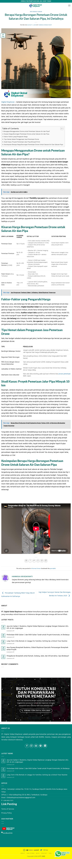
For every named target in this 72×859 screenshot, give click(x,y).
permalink (53, 568)
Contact (44, 853)
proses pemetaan (65, 374)
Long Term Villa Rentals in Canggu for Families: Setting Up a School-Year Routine (37, 641)
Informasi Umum (36, 11)
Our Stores (31, 853)
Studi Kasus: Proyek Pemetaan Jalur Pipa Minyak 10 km (22, 142)
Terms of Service (7, 809)
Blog (38, 853)
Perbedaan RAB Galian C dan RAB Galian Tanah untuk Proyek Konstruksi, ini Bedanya (38, 635)
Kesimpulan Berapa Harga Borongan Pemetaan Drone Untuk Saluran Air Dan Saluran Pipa (33, 145)
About (23, 853)
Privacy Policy (6, 813)
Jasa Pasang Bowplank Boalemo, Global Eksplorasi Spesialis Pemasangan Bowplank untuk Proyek (37, 648)
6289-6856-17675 (8, 801)
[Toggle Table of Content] (61, 128)
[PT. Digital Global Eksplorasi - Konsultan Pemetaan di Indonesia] (36, 5)
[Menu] (69, 5)
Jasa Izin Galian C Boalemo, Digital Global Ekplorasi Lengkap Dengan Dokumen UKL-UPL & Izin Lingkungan (38, 627)
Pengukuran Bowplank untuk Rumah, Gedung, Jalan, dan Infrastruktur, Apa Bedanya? (38, 656)
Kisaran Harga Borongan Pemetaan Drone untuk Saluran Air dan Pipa (26, 134)
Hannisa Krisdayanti (45, 25)
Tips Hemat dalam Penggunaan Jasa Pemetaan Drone (21, 139)
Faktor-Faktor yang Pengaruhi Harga (15, 137)
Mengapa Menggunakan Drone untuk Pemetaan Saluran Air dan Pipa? (26, 131)
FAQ (50, 853)
